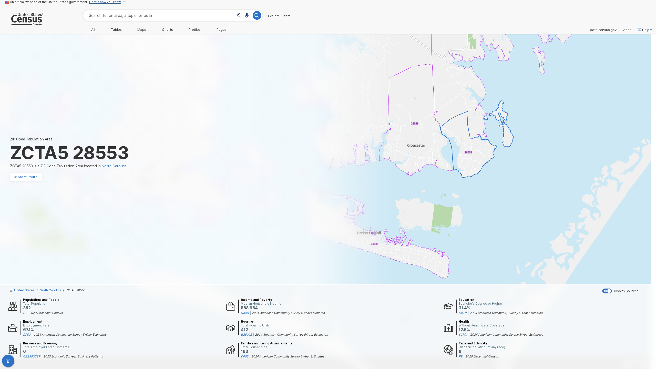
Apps (627, 30)
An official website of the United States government (48, 2)
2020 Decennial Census (46, 313)
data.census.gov (603, 30)
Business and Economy (40, 343)
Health (464, 321)
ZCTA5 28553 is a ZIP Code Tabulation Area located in (68, 166)
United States (24, 290)
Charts (167, 29)
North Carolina (50, 290)
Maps (141, 29)
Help (645, 30)
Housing (247, 321)
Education (466, 300)
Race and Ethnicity (473, 343)
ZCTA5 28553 (76, 290)
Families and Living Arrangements (266, 343)
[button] (238, 16)
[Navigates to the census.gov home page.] (21, 23)
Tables (116, 29)
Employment (33, 321)
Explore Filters (279, 16)
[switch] (628, 291)
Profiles (195, 29)
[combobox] (173, 15)
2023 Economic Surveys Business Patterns (73, 356)
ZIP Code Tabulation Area (31, 139)
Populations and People (41, 300)
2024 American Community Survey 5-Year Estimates (288, 313)
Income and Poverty (256, 300)
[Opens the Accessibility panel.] (8, 361)
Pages (222, 29)
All (93, 29)
